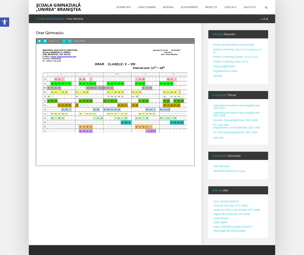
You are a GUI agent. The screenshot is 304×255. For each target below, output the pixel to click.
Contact (230, 7)
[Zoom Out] (64, 41)
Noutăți (217, 75)
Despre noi (123, 7)
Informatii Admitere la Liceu (229, 171)
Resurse (168, 7)
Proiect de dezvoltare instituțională (233, 44)
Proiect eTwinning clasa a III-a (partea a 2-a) (237, 51)
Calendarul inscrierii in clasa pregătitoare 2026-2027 (236, 107)
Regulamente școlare (225, 71)
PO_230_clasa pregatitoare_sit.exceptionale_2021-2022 (237, 126)
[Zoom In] (69, 41)
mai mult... (219, 137)
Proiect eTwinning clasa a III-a (230, 61)
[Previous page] (39, 41)
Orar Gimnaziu (49, 32)
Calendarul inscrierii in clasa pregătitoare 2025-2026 (236, 114)
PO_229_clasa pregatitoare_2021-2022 (235, 132)
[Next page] (45, 41)
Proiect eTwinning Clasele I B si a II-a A (235, 56)
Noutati (250, 7)
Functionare (147, 7)
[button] (4, 22)
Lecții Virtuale (221, 218)
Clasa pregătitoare (224, 66)
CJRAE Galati (220, 222)
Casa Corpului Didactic (226, 201)
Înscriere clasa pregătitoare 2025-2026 (235, 120)
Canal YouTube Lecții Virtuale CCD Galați (236, 209)
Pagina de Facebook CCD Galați (231, 214)
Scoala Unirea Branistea (50, 18)
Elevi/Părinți (189, 7)
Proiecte (211, 7)
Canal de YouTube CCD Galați (230, 205)
